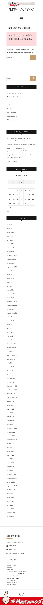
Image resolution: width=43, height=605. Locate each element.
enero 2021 (10, 470)
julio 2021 (10, 447)
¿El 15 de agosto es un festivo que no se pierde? (21, 144)
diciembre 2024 (12, 301)
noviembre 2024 (12, 305)
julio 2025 (10, 274)
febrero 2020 (11, 513)
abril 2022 (10, 413)
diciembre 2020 (12, 474)
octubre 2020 (11, 482)
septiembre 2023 (12, 355)
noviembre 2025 (12, 259)
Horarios (10, 108)
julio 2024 (10, 317)
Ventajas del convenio (12, 582)
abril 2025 (10, 286)
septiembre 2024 (12, 313)
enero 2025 (10, 298)
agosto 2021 (11, 443)
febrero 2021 (11, 466)
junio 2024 (10, 321)
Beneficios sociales (13, 101)
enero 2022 (10, 424)
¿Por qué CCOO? (11, 565)
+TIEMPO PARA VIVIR (14, 93)
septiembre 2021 (12, 440)
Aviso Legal (9, 569)
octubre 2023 (11, 351)
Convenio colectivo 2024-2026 (15, 574)
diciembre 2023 (12, 344)
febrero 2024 (11, 336)
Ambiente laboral (12, 97)
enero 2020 (10, 516)
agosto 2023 (11, 359)
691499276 (12, 549)
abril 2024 (10, 328)
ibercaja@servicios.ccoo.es (16, 553)
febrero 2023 (11, 378)
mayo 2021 (10, 455)
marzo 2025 (10, 290)
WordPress (29, 602)
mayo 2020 (10, 501)
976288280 (12, 546)
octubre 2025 (11, 263)
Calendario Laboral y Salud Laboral (16, 572)
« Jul (7, 211)
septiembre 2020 (12, 486)
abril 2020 (10, 505)
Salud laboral (11, 120)
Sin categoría (11, 124)
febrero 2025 (11, 294)
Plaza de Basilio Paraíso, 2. (16, 542)
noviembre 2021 (12, 432)
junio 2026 (10, 232)
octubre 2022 (11, 393)
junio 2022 (10, 405)
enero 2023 (10, 382)
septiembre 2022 (12, 397)
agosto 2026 (11, 225)
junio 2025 (10, 278)
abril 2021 (10, 459)
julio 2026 (10, 228)
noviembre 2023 (12, 347)
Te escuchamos (10, 580)
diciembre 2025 (12, 255)
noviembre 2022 (12, 390)
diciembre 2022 (12, 386)
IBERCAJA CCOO (21, 9)
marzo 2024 (10, 332)
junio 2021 (10, 451)
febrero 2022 (11, 420)
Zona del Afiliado (11, 584)
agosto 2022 (11, 401)
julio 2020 (10, 493)
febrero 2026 (11, 248)
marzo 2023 (10, 374)
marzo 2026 (10, 244)
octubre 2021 (11, 436)
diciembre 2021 (12, 428)
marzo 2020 (10, 509)
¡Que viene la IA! (12, 161)
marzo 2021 (10, 463)
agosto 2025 (11, 271)
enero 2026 (10, 251)
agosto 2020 (11, 489)
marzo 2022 (10, 416)
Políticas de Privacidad (12, 578)
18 (14, 199)
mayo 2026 (10, 236)
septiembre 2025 (12, 267)
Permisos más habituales (13, 576)
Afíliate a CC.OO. (11, 567)
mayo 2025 (10, 282)
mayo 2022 (10, 409)
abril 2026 (10, 240)
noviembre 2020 (12, 478)
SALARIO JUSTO (12, 116)
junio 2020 (10, 497)
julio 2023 (10, 363)
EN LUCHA (10, 104)
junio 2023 (10, 367)
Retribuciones (11, 112)
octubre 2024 (11, 309)
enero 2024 (10, 340)
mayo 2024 (10, 324)
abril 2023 (10, 370)
